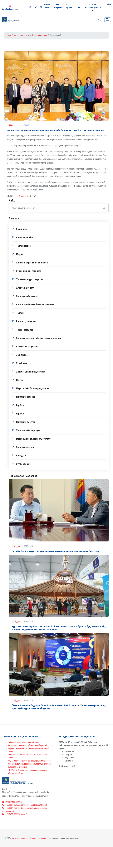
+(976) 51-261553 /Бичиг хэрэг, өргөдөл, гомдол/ (26, 805)
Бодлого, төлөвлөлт (26, 321)
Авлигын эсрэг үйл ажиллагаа (32, 262)
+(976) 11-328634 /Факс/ (16, 814)
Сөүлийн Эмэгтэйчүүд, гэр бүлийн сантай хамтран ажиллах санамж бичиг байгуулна (55, 551)
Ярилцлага (21, 229)
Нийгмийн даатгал (25, 422)
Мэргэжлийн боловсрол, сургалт (33, 388)
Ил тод (19, 380)
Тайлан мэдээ (23, 245)
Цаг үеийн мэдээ (39, 35)
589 (11, 196)
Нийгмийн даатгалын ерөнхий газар (23, 742)
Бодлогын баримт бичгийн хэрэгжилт (35, 304)
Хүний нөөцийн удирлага (28, 271)
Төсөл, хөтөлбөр (24, 329)
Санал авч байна (24, 237)
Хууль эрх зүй (23, 464)
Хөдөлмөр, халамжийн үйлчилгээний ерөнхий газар (30, 745)
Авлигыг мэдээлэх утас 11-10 (93, 7)
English (107, 4)
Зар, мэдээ (22, 355)
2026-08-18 (28, 546)
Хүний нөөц (22, 363)
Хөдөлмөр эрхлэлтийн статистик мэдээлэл (38, 338)
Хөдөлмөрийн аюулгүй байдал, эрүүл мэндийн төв (29, 761)
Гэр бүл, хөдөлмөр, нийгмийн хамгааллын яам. (31, 838)
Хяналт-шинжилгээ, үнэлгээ (30, 371)
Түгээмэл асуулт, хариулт (29, 279)
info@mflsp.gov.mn (13, 802)
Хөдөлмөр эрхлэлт (26, 447)
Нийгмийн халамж (25, 396)
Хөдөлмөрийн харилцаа (28, 430)
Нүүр (9, 35)
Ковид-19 (21, 455)
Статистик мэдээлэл (27, 346)
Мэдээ (12, 125)
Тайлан (20, 313)
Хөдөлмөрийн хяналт (27, 296)
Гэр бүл (20, 405)
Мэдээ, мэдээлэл (21, 35)
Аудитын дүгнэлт (25, 287)
